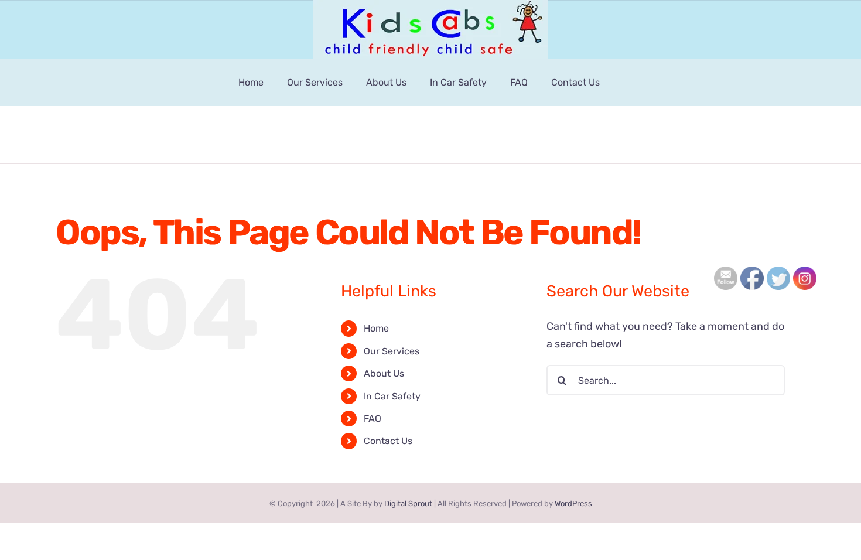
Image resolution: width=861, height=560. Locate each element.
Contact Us (388, 440)
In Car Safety (392, 396)
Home (376, 328)
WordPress (573, 503)
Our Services (391, 351)
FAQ (372, 418)
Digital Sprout (408, 503)
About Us (384, 373)
